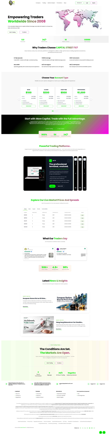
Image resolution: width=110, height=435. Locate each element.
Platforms (38, 395)
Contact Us (18, 395)
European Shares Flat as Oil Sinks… (34, 298)
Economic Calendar (61, 395)
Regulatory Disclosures (38, 421)
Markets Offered (39, 397)
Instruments (38, 393)
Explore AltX (60, 186)
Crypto (33, 209)
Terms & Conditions (47, 421)
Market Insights (60, 397)
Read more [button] (59, 258)
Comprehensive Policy (43, 423)
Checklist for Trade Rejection (73, 421)
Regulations (18, 397)
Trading (44, 3)
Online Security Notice (22, 421)
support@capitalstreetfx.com (66, 383)
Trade (82, 215)
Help (65, 3)
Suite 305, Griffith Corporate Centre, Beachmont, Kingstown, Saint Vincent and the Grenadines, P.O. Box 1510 (42, 384)
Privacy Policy (29, 421)
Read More (25, 306)
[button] (87, 254)
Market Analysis (51, 3)
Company (38, 3)
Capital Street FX (23, 427)
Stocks (38, 209)
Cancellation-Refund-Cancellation (64, 423)
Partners (79, 3)
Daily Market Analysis (61, 393)
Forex (25, 209)
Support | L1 (93, 383)
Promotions (59, 3)
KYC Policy (65, 421)
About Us (18, 393)
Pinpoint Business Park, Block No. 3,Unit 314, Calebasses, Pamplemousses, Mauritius (16, 384)
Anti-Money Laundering (52, 423)
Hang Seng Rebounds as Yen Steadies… (69, 322)
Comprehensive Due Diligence (85, 421)
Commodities (44, 209)
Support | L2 (102, 383)
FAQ (78, 393)
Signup (52, 186)
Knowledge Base (81, 395)
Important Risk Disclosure (57, 421)
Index (29, 209)
